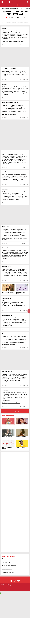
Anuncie (27, 585)
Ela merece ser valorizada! (9, 114)
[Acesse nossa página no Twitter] (11, 580)
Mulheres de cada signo (7, 558)
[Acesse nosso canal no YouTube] (18, 580)
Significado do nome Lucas (8, 572)
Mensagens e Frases (13, 8)
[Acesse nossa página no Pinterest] (15, 580)
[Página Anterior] (10, 411)
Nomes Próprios (24, 8)
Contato (23, 585)
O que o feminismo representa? (9, 565)
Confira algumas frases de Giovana (11, 403)
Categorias (4, 8)
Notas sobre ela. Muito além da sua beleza (13, 41)
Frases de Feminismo (7, 569)
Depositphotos (13, 585)
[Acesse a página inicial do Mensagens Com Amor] (15, 2)
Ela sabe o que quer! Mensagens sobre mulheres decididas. (15, 238)
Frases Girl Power (6, 562)
